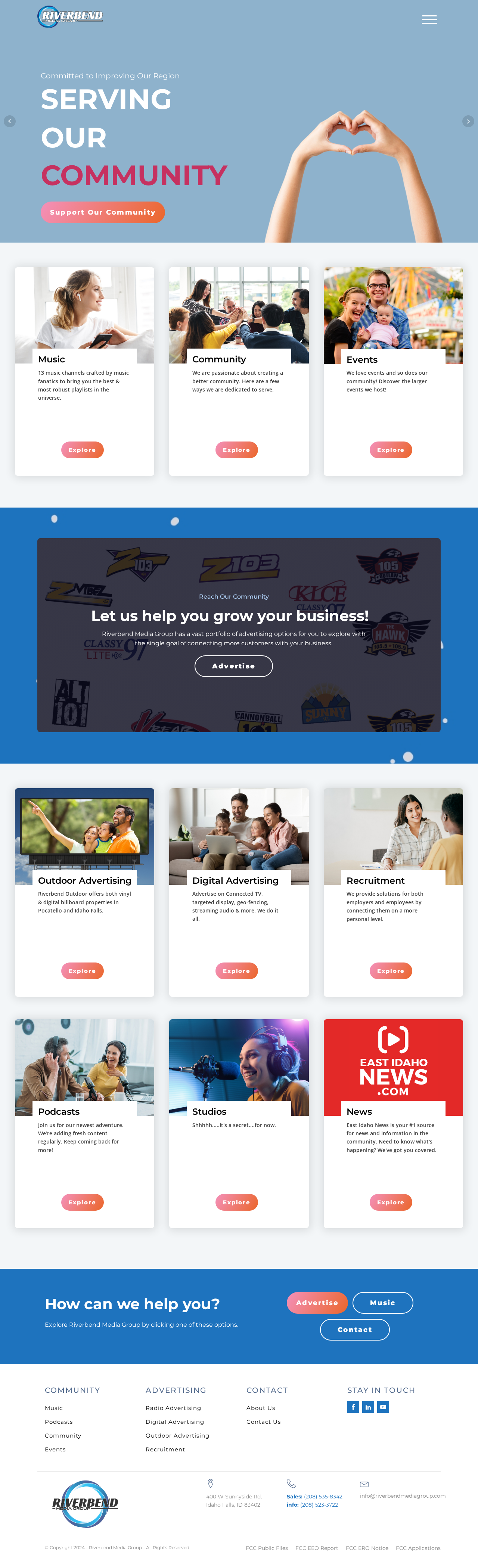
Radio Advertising (173, 1407)
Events (55, 1449)
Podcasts (59, 1421)
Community (63, 1435)
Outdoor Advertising (177, 1435)
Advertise (233, 666)
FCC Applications (418, 1548)
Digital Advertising (175, 1421)
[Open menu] (429, 19)
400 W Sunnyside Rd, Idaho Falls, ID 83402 (234, 1500)
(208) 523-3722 (312, 1504)
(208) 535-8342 (314, 1496)
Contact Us (263, 1421)
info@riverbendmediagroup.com (403, 1495)
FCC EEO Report (316, 1548)
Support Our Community (103, 212)
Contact (355, 1330)
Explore (82, 449)
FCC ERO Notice (367, 1548)
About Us (260, 1407)
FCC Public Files (267, 1548)
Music (382, 1303)
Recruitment (165, 1449)
